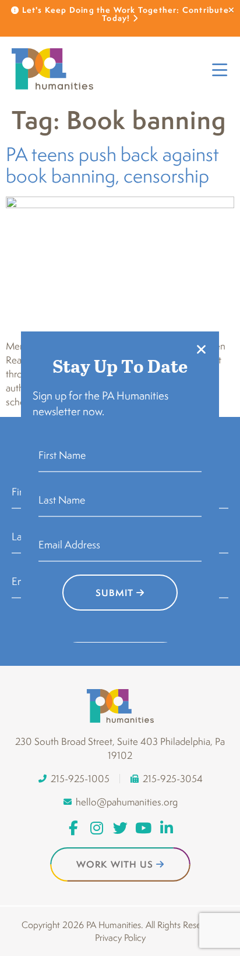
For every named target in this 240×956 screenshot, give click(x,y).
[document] (120, 478)
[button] (201, 349)
